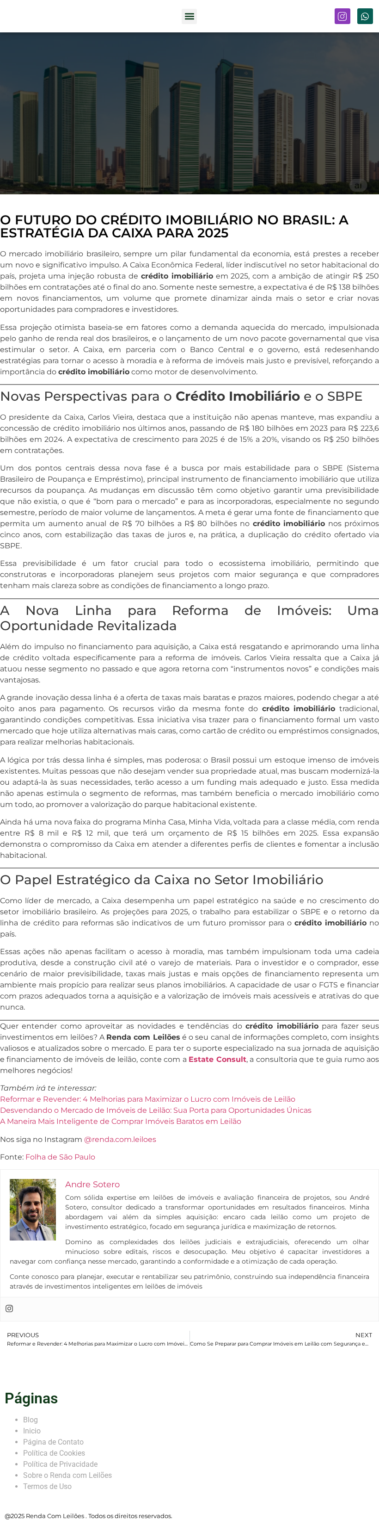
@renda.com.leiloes (120, 1139)
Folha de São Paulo (60, 1157)
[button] (189, 16)
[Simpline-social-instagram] (342, 16)
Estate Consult (217, 1059)
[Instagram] (9, 1309)
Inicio (32, 1431)
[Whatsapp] (365, 16)
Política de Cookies (54, 1453)
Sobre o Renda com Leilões (67, 1475)
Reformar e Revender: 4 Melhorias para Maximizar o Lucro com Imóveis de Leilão (147, 1099)
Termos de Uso (47, 1486)
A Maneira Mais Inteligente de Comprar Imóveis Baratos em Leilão (120, 1121)
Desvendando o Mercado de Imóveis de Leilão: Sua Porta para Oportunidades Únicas (156, 1110)
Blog (30, 1419)
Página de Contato (53, 1442)
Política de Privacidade (60, 1464)
